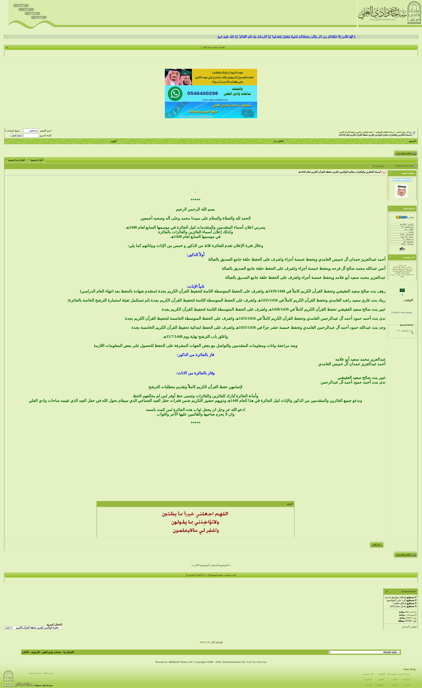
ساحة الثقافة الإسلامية (385, 132)
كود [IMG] (411, 618)
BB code (409, 612)
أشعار (394, 685)
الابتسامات (411, 615)
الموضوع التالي (202, 565)
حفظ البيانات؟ (12, 130)
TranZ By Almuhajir (256, 662)
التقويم (114, 141)
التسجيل (412, 141)
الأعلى (25, 652)
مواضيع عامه (392, 674)
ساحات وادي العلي (403, 132)
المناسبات (405, 679)
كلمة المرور (45, 135)
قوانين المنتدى (409, 626)
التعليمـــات (278, 141)
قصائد (394, 679)
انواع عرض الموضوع (16, 160)
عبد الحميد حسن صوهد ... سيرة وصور (401, 271)
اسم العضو (45, 130)
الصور (407, 685)
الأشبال (369, 685)
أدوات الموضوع (37, 160)
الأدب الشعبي (368, 674)
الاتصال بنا (68, 652)
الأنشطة (382, 674)
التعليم (381, 679)
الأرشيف (35, 652)
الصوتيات (379, 685)
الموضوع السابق (219, 565)
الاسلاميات (368, 679)
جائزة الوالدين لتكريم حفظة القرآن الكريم (356, 132)
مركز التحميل (404, 674)
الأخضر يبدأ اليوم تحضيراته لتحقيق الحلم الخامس (401, 267)
